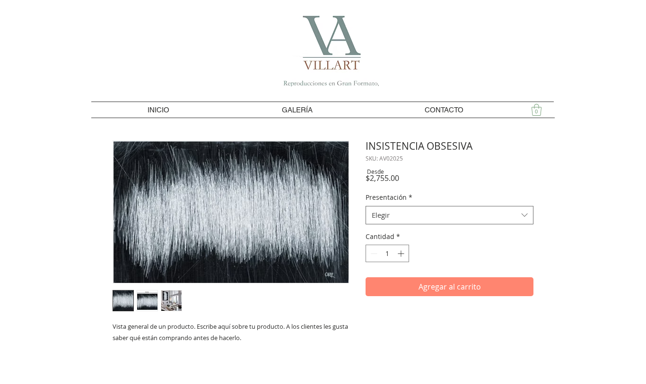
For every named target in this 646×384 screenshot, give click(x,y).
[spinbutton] (387, 253)
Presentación (389, 197)
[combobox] (449, 215)
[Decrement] (373, 253)
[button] (536, 110)
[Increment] (402, 253)
